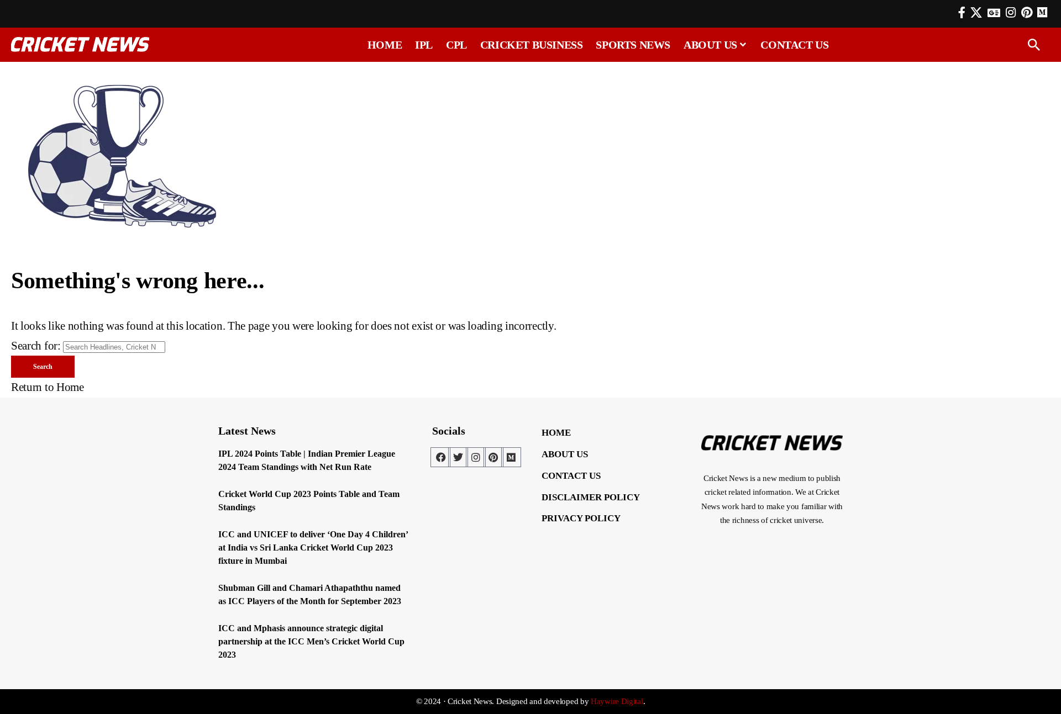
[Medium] (511, 457)
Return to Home (47, 387)
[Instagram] (1010, 13)
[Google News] (994, 13)
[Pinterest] (1026, 13)
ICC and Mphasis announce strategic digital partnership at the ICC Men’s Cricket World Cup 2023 (311, 641)
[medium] (1042, 12)
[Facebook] (961, 13)
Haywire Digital (617, 701)
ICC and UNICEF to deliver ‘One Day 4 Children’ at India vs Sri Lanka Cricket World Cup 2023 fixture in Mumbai (313, 547)
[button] (1034, 44)
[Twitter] (458, 457)
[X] (976, 13)
